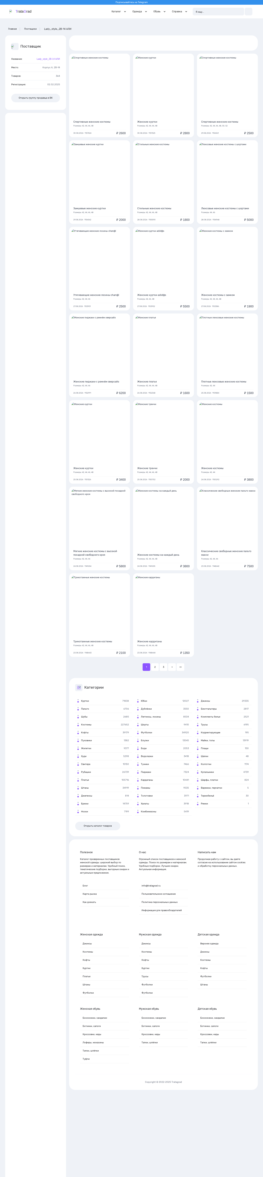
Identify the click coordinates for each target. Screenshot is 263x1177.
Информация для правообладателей (162, 910)
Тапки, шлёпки (91, 1050)
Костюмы (88, 951)
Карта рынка (90, 894)
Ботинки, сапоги (92, 1026)
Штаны (86, 984)
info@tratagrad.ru (151, 885)
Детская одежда (208, 934)
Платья (86, 976)
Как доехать (89, 902)
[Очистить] (240, 11)
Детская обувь (207, 1008)
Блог (85, 885)
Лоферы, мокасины (93, 1042)
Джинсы (87, 943)
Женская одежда (91, 934)
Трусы (145, 976)
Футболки (88, 992)
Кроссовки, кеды (92, 1034)
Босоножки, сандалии (95, 1018)
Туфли (86, 1059)
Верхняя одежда (209, 943)
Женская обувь (90, 1008)
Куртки (86, 968)
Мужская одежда (150, 934)
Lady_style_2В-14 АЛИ (48, 59)
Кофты (86, 960)
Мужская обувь (149, 1008)
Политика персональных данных (160, 902)
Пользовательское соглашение (159, 894)
